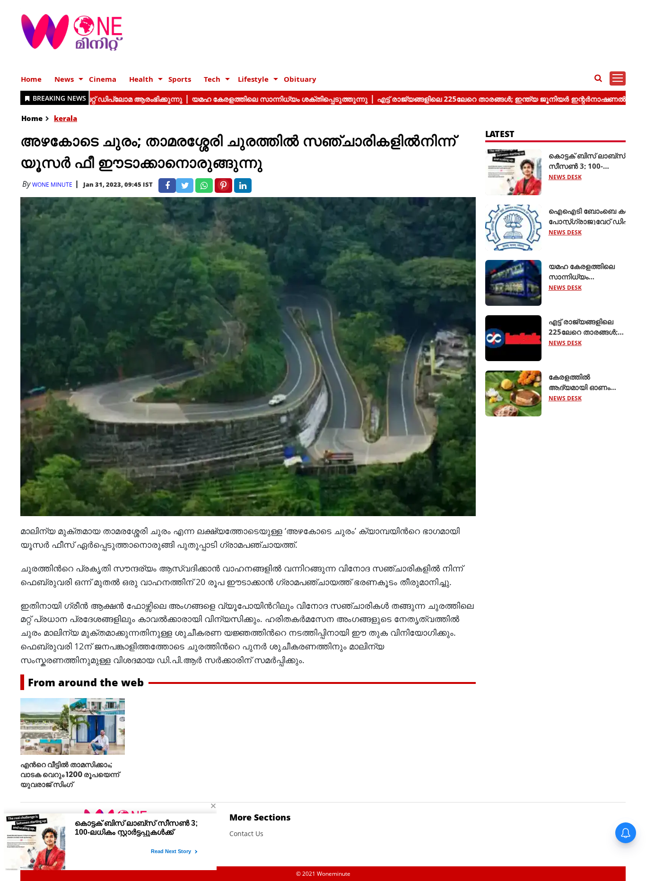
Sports (179, 79)
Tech (212, 79)
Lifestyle (253, 79)
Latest (500, 133)
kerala (65, 118)
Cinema (102, 79)
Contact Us (246, 833)
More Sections (260, 817)
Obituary (300, 79)
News (64, 79)
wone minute (52, 185)
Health (141, 79)
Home (31, 79)
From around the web (86, 682)
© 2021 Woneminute (323, 874)
